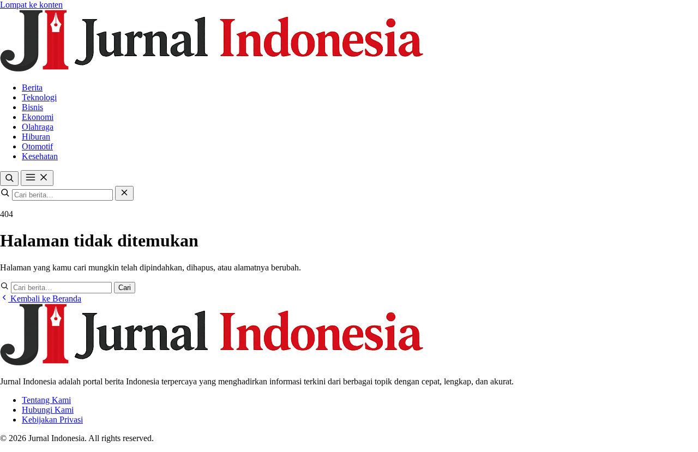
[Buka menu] (37, 178)
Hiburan (36, 136)
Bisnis (32, 107)
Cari (124, 288)
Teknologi (39, 97)
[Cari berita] (9, 178)
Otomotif (37, 146)
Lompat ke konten (31, 4)
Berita (32, 87)
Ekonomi (37, 117)
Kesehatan (40, 156)
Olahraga (37, 126)
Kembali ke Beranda (44, 298)
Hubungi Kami (48, 409)
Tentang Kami (46, 400)
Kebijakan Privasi (52, 419)
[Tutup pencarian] (124, 193)
